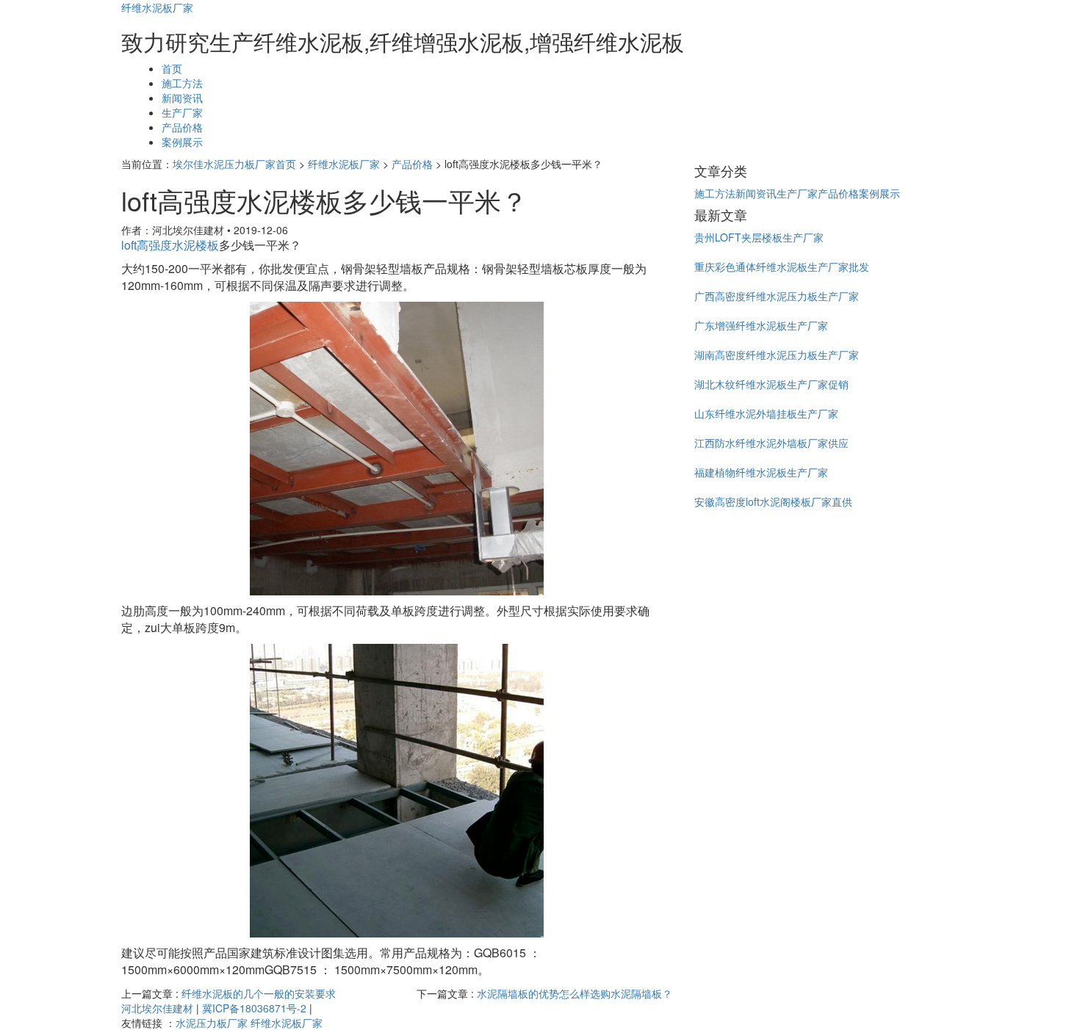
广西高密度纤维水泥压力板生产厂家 (776, 296)
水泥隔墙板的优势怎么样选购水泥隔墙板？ (574, 993)
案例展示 (182, 141)
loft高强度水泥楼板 (170, 244)
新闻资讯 (182, 97)
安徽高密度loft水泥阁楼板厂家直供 (773, 501)
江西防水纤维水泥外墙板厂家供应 (771, 442)
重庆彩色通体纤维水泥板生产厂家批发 (781, 266)
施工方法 (182, 83)
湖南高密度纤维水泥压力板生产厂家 (776, 354)
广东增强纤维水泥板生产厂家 (761, 325)
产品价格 (182, 127)
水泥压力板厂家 (212, 1022)
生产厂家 (182, 112)
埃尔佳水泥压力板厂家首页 (234, 163)
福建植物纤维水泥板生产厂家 (761, 472)
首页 (172, 68)
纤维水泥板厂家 (157, 7)
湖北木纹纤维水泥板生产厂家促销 (771, 384)
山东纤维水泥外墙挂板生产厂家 (766, 413)
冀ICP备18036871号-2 (254, 1008)
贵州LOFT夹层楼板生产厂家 (759, 237)
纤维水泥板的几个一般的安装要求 (258, 993)
